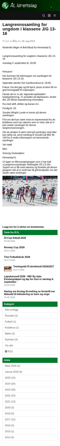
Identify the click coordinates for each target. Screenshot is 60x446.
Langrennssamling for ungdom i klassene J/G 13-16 (29, 29)
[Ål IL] (30, 5)
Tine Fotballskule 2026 (17, 257)
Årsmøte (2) (11, 315)
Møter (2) (10, 333)
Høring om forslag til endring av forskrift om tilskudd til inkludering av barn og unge (29, 292)
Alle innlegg (11, 309)
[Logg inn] (49, 15)
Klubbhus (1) (12, 327)
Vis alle (9, 345)
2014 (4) (9, 437)
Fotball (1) (10, 321)
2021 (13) (10, 401)
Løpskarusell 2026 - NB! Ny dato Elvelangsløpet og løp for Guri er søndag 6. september (29, 279)
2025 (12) (10, 377)
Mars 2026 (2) (12, 366)
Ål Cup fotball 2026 (15, 238)
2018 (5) (9, 413)
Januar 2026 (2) (13, 371)
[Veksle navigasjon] (55, 15)
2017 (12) (10, 419)
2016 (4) (9, 425)
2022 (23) (10, 395)
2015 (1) (9, 431)
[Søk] (43, 15)
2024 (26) (10, 383)
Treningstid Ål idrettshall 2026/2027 (33, 266)
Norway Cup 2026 (14, 247)
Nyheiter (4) (11, 339)
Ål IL (15, 41)
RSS (10, 351)
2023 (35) (10, 389)
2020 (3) (9, 407)
